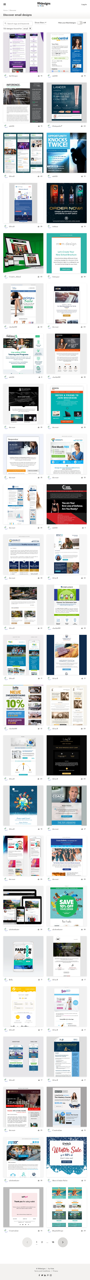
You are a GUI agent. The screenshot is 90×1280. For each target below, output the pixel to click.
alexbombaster (14, 929)
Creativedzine (57, 1130)
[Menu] (4, 4)
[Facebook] (39, 1275)
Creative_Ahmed (15, 276)
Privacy (55, 1271)
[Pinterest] (48, 1275)
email (25, 28)
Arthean (55, 226)
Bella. (11, 979)
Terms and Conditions (42, 1271)
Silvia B (11, 176)
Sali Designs (13, 76)
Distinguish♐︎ (57, 126)
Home (5, 10)
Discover (13, 10)
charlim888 (13, 327)
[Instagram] (51, 1275)
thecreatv (55, 327)
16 (53, 1242)
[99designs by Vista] (44, 4)
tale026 (55, 76)
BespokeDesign (57, 1230)
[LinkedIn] (45, 1275)
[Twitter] (42, 1275)
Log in (84, 4)
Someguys (55, 276)
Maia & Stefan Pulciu (59, 1180)
